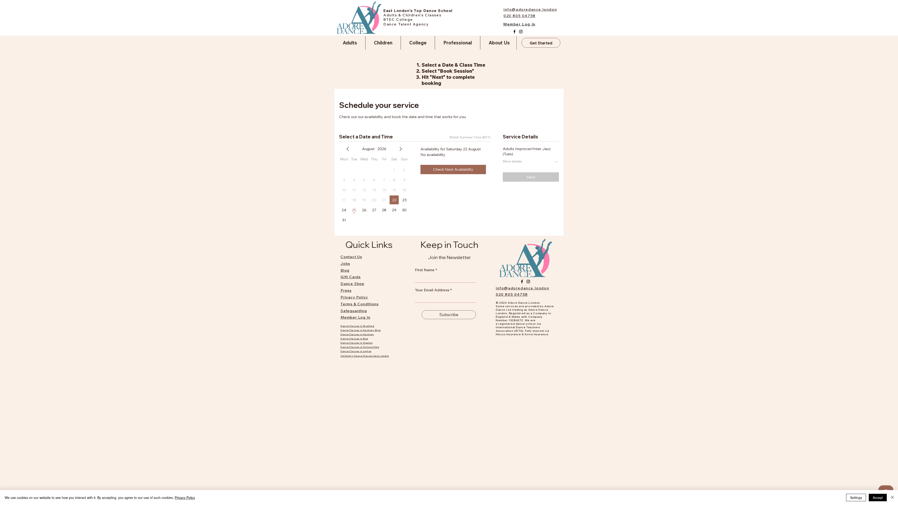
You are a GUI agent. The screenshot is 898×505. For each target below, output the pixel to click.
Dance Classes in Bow (354, 338)
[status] (470, 137)
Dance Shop (352, 283)
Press (345, 290)
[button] (349, 43)
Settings (856, 497)
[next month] (400, 149)
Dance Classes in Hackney (357, 334)
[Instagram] (520, 31)
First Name (425, 270)
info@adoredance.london (522, 288)
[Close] (892, 497)
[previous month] (348, 149)
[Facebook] (514, 31)
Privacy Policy (185, 497)
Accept (878, 497)
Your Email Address (432, 290)
